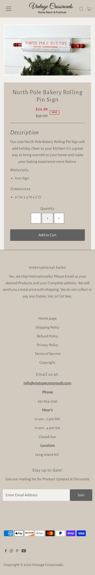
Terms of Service (47, 354)
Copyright (47, 362)
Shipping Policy (47, 327)
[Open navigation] (13, 9)
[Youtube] (23, 551)
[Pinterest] (17, 551)
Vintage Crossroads (47, 565)
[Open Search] (81, 9)
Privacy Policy (47, 345)
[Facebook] (6, 551)
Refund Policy (47, 336)
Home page (47, 318)
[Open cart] (89, 8)
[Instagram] (11, 551)
